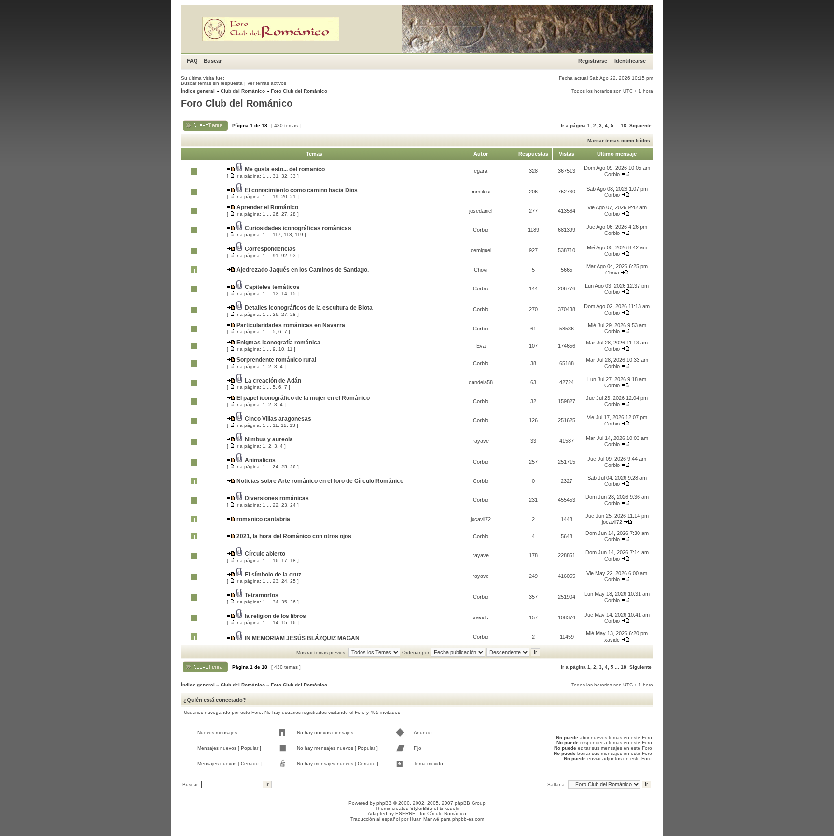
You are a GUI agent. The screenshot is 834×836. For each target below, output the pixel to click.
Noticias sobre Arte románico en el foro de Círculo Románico (319, 481)
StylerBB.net (424, 808)
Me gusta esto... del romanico (285, 169)
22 (275, 504)
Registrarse (592, 61)
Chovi (480, 270)
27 (284, 214)
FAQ (192, 61)
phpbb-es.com (468, 819)
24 (275, 466)
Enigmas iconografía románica (278, 342)
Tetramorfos (261, 595)
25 (284, 466)
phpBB (384, 803)
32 (284, 175)
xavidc (480, 617)
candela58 (481, 382)
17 (284, 560)
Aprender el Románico (267, 207)
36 (293, 601)
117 (277, 234)
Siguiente (640, 125)
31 (275, 175)
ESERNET (406, 813)
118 (288, 234)
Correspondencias (270, 249)
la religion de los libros (275, 616)
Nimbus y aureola (269, 439)
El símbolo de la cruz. (274, 574)
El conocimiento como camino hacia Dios (301, 190)
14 (284, 293)
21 (293, 196)
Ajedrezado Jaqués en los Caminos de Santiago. (302, 269)
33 (293, 175)
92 (284, 255)
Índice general (198, 91)
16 (275, 560)
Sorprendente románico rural (276, 359)
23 (284, 504)
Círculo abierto (265, 553)
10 (281, 349)
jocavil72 (481, 519)
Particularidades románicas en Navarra (290, 325)
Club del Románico (243, 91)
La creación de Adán (273, 380)
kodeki (452, 808)
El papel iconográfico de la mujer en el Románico (303, 398)
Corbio (612, 174)
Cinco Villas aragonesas (278, 418)
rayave (481, 441)
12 (284, 425)
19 (275, 196)
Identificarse (630, 61)
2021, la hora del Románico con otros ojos (293, 536)
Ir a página (573, 125)
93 (293, 255)
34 (275, 601)
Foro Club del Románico (299, 91)
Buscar (213, 61)
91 (275, 255)
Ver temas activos (266, 83)
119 (299, 234)
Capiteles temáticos (272, 287)
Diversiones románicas (277, 498)
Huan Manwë (424, 819)
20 (284, 196)
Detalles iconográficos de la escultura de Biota (309, 307)
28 (293, 214)
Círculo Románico (446, 813)
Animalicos (260, 460)
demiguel (481, 250)
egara (480, 171)
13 (275, 293)
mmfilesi (481, 191)
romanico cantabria (263, 519)
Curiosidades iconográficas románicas (298, 228)
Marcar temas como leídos (618, 140)
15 (293, 293)
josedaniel (480, 211)
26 (275, 214)
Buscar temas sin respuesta (212, 83)
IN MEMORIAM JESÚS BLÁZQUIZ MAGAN (302, 638)
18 (623, 125)
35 (284, 601)
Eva (481, 346)
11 (289, 349)
